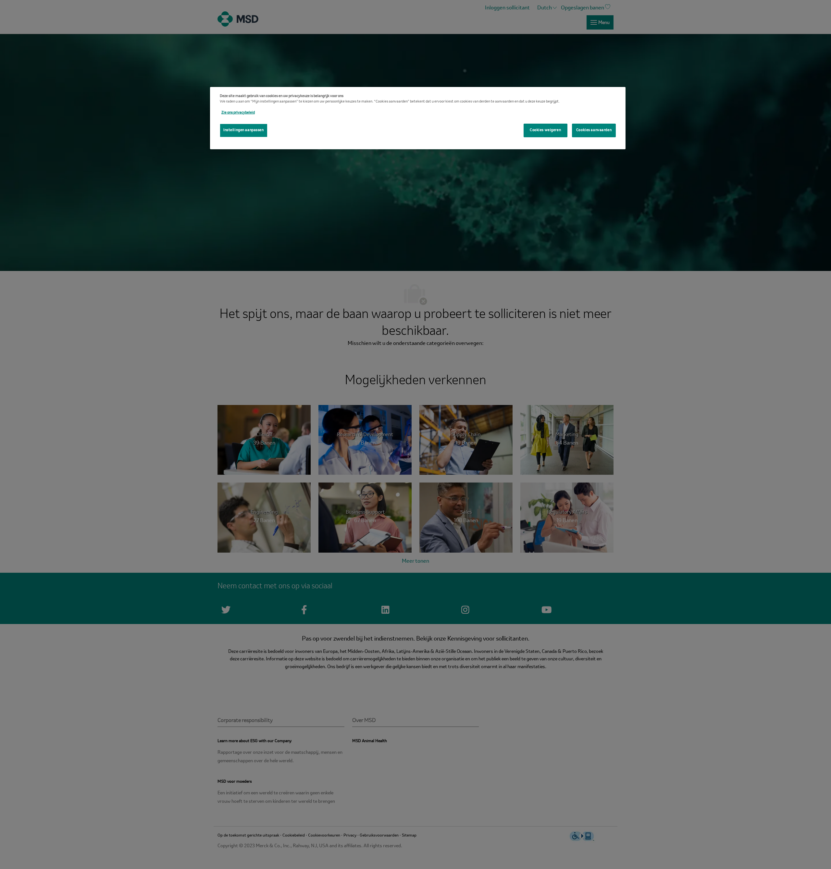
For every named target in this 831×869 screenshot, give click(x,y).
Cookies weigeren (545, 130)
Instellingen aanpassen (243, 130)
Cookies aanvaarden (594, 130)
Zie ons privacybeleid (238, 113)
